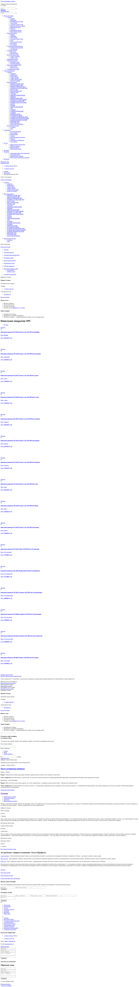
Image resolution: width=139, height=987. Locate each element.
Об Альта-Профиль (15, 131)
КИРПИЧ (13, 96)
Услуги (6, 143)
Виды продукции (8, 15)
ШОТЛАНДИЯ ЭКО (16, 91)
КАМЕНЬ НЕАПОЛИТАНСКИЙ (19, 118)
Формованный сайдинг (16, 21)
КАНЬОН (13, 110)
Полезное (6, 151)
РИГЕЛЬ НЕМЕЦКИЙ (16, 107)
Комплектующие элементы (17, 26)
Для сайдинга (14, 49)
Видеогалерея (14, 134)
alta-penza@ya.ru (9, 944)
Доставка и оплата (9, 909)
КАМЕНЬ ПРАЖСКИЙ (16, 111)
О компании (7, 130)
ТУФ (11, 108)
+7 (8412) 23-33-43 (9, 168)
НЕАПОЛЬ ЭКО (15, 123)
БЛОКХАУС (13, 75)
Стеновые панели (12, 50)
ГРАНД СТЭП (14, 68)
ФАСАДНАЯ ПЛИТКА (16, 124)
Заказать (3, 327)
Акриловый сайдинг (16, 30)
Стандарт (12, 127)
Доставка (6, 150)
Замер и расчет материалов (17, 144)
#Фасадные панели (9, 798)
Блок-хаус (3, 861)
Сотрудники (13, 141)
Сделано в (6, 985)
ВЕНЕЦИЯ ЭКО (15, 121)
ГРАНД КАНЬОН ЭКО (16, 85)
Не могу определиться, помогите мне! (11, 676)
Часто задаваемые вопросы (17, 137)
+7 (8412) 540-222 (9, 166)
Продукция (7, 173)
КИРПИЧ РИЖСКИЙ (16, 98)
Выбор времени (8, 754)
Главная (6, 171)
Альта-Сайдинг (5, 856)
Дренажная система (12, 59)
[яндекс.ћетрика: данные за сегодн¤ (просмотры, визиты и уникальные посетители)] (5, 984)
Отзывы (12, 136)
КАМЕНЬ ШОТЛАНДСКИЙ (18, 102)
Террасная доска (14, 62)
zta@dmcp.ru (7, 294)
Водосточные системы (7, 875)
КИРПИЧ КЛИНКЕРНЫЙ (17, 95)
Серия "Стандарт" (15, 56)
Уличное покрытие (12, 60)
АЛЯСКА (13, 73)
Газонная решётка (15, 63)
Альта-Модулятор (15, 154)
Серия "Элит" (14, 57)
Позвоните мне (5, 11)
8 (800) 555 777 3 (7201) (18, 307)
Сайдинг (9, 17)
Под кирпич (13, 44)
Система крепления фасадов (15, 46)
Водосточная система (13, 55)
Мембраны (13, 20)
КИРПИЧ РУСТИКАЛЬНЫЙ (18, 99)
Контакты (6, 159)
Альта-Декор (13, 23)
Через (5, 752)
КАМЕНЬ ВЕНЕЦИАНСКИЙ (18, 120)
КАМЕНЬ (13, 112)
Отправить (3, 889)
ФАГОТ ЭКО (14, 89)
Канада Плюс (4, 858)
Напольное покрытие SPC (14, 65)
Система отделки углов (16, 24)
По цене (6, 324)
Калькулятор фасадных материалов (20, 153)
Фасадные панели (12, 33)
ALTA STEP (13, 66)
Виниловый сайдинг (16, 31)
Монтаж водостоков (15, 149)
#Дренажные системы (10, 796)
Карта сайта (7, 913)
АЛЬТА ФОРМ (14, 78)
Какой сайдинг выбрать (16, 156)
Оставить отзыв (11, 849)
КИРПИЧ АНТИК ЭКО (17, 83)
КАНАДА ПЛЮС (15, 81)
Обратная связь (5, 946)
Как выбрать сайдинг (6, 686)
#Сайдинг (6, 799)
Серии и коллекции (9, 70)
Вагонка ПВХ (14, 53)
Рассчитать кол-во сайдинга (8, 683)
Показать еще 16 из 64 (7, 674)
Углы (11, 40)
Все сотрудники (5, 297)
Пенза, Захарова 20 (10, 941)
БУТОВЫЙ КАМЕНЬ (16, 115)
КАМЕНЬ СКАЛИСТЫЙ (17, 101)
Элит (11, 128)
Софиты (12, 18)
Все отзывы (4, 849)
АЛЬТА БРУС (14, 76)
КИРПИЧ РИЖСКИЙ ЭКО (17, 86)
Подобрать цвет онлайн (7, 689)
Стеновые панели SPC (13, 69)
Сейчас (6, 751)
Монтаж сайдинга (15, 146)
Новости (12, 138)
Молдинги (13, 52)
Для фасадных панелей (16, 47)
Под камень (13, 43)
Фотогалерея (13, 133)
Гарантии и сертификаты (17, 140)
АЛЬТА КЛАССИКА (16, 79)
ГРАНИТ (12, 105)
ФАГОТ (12, 104)
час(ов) (19, 756)
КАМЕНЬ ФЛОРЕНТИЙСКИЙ (19, 117)
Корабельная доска (15, 27)
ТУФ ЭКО (13, 94)
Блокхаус (12, 28)
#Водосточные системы (10, 801)
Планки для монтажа (16, 42)
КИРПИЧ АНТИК (15, 114)
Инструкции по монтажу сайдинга (19, 157)
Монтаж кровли (14, 147)
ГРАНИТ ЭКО (14, 92)
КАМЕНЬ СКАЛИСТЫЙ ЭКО (19, 88)
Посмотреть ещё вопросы (8, 790)
